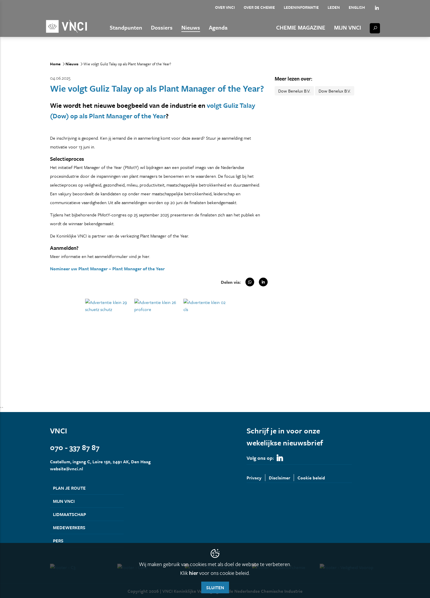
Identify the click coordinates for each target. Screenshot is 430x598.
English (357, 7)
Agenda (218, 27)
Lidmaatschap (69, 514)
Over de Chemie (259, 7)
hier (193, 573)
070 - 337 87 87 (74, 447)
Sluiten (215, 587)
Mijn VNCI (347, 27)
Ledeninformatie (301, 7)
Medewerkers (69, 527)
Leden (334, 7)
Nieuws (190, 27)
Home (55, 64)
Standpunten (126, 27)
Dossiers (162, 27)
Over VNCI (225, 7)
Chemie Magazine (300, 27)
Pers (58, 540)
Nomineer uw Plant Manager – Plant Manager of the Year (107, 268)
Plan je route (69, 488)
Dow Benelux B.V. (294, 91)
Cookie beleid (311, 477)
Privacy (254, 477)
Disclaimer (279, 477)
